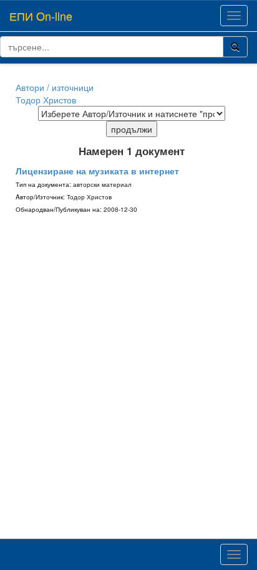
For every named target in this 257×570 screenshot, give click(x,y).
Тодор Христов (46, 99)
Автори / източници (55, 87)
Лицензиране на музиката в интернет (97, 170)
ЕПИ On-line (40, 15)
